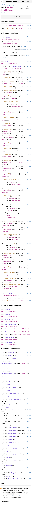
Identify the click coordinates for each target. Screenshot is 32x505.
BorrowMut (12, 387)
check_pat (7, 154)
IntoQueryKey (13, 430)
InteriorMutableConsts (15, 2)
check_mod (7, 95)
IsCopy (23, 363)
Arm (3, 151)
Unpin (7, 335)
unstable (23, 49)
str (23, 298)
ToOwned (11, 442)
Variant (4, 263)
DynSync (8, 314)
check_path (8, 266)
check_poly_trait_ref (11, 195)
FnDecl (14, 212)
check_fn (7, 205)
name (5, 298)
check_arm (7, 148)
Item (3, 114)
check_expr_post (9, 166)
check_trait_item (10, 221)
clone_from (5, 51)
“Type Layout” (16, 496)
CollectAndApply (17, 399)
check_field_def (9, 253)
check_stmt (8, 142)
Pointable (12, 436)
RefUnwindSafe (10, 324)
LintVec (20, 28)
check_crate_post (10, 90)
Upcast (15, 460)
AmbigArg (5, 176)
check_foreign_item (11, 101)
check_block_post (10, 135)
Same (10, 439)
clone (6, 42)
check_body (8, 77)
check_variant (9, 260)
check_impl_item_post (11, 234)
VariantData (16, 249)
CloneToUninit (13, 393)
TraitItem (5, 225)
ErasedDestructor (14, 410)
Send (6, 329)
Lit (27, 162)
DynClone (11, 404)
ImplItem (5, 231)
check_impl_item (9, 228)
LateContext (7, 73)
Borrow (10, 381)
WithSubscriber (14, 479)
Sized (14, 358)
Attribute (5, 275)
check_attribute (9, 272)
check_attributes (10, 278)
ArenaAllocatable (8, 363)
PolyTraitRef (16, 200)
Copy (6, 61)
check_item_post (9, 117)
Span (8, 215)
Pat (3, 158)
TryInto (14, 454)
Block (4, 133)
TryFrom (14, 448)
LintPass (9, 293)
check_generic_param (11, 179)
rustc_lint (3, 4)
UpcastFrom (9, 465)
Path (21, 267)
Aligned (11, 352)
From (10, 416)
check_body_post (9, 81)
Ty (24, 174)
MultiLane (8, 476)
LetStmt (4, 127)
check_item (8, 111)
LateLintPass (16, 66)
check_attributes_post (12, 284)
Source (3, 12)
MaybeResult (12, 433)
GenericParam (16, 184)
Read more (23, 46)
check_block (8, 129)
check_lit (7, 160)
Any (9, 355)
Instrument (12, 419)
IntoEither (12, 428)
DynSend (8, 309)
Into (12, 422)
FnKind (9, 210)
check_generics (9, 189)
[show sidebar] (1, 1)
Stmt (3, 145)
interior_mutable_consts (7, 6)
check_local (8, 123)
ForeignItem (16, 106)
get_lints (7, 300)
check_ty (7, 173)
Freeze (7, 319)
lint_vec (10, 28)
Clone (8, 37)
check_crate (8, 86)
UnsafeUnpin (9, 337)
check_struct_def (10, 244)
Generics (5, 192)
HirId (14, 98)
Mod (3, 98)
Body (21, 79)
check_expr (8, 71)
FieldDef (5, 257)
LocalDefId (11, 217)
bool (5, 164)
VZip (12, 473)
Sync (6, 332)
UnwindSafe (9, 342)
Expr (3, 74)
